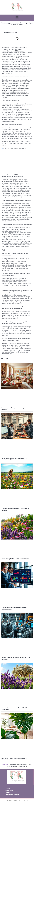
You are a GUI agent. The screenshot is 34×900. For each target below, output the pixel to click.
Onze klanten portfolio (12, 794)
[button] (17, 17)
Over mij (7, 792)
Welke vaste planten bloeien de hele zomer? (15, 559)
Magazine (5, 764)
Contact (7, 789)
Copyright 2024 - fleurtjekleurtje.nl (17, 800)
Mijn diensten (9, 790)
